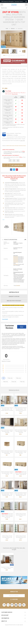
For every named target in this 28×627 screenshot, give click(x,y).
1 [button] (7, 582)
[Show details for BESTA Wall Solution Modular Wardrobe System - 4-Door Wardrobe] (7, 422)
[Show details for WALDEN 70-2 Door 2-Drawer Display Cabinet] (7, 559)
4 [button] (14, 582)
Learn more (22, 140)
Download (15, 256)
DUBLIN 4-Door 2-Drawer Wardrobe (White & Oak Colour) (21, 537)
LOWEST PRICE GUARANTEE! (8, 149)
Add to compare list (14, 160)
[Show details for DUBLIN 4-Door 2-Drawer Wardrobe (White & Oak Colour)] (20, 528)
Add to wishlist (10, 160)
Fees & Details (5, 319)
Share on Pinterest (17, 169)
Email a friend (18, 160)
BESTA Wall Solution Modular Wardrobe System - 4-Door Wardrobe (7, 431)
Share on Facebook (11, 169)
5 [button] (16, 582)
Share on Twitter (14, 169)
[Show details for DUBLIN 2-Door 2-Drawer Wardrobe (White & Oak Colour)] (20, 506)
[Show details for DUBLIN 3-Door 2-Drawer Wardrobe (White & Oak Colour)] (7, 528)
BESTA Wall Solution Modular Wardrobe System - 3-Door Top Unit (7, 473)
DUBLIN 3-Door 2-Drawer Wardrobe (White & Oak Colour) (7, 537)
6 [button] (19, 582)
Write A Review (21, 327)
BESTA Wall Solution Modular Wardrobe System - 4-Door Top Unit (20, 473)
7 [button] (21, 582)
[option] (5, 51)
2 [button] (9, 582)
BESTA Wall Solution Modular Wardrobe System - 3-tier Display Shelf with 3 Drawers (7, 409)
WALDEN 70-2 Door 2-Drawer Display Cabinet (7, 568)
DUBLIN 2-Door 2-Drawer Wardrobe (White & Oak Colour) (21, 515)
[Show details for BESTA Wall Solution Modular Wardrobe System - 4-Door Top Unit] (20, 464)
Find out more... (5, 128)
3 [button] (11, 582)
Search (26, 7)
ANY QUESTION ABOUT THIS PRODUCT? (10, 155)
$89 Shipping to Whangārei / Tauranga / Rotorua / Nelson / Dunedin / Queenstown (12, 1)
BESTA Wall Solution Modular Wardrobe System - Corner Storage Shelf (7, 452)
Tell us (23, 151)
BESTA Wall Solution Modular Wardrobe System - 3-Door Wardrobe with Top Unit (21, 494)
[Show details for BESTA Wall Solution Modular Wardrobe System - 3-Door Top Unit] (7, 464)
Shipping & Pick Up (14, 292)
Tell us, (20, 157)
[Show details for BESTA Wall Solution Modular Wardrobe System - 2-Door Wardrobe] (20, 422)
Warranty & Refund (14, 296)
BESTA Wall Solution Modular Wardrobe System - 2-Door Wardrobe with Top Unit (7, 494)
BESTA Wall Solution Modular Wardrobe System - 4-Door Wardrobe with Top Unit (7, 515)
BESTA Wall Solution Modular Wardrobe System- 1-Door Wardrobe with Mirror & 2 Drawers (21, 409)
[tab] (14, 292)
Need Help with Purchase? (14, 300)
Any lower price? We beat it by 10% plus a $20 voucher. (15, 93)
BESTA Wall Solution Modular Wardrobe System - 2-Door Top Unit (21, 452)
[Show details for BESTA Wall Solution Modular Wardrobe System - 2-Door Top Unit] (20, 443)
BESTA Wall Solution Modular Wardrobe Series (16, 145)
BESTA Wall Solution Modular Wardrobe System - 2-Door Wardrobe (21, 431)
